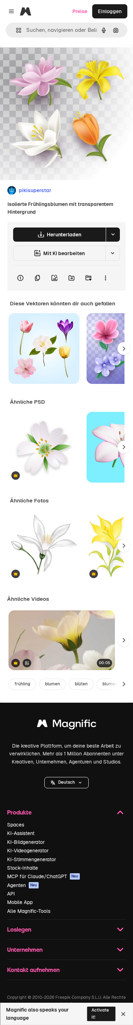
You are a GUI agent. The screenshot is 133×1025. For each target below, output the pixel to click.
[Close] (123, 1014)
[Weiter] (123, 348)
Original (45, 60)
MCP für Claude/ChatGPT (42, 876)
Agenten (22, 885)
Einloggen (110, 11)
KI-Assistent (20, 833)
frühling (22, 684)
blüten (81, 684)
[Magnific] (66, 725)
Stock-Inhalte (22, 868)
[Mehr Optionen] (105, 278)
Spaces (15, 825)
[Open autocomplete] (16, 30)
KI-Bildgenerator (26, 842)
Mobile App (20, 902)
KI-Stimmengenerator (31, 859)
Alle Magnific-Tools (28, 911)
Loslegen (19, 929)
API (11, 894)
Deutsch (66, 782)
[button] (66, 782)
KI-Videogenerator (28, 850)
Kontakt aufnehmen (33, 969)
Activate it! (100, 1013)
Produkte (19, 812)
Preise (79, 11)
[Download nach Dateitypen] (113, 235)
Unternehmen (25, 949)
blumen (52, 684)
